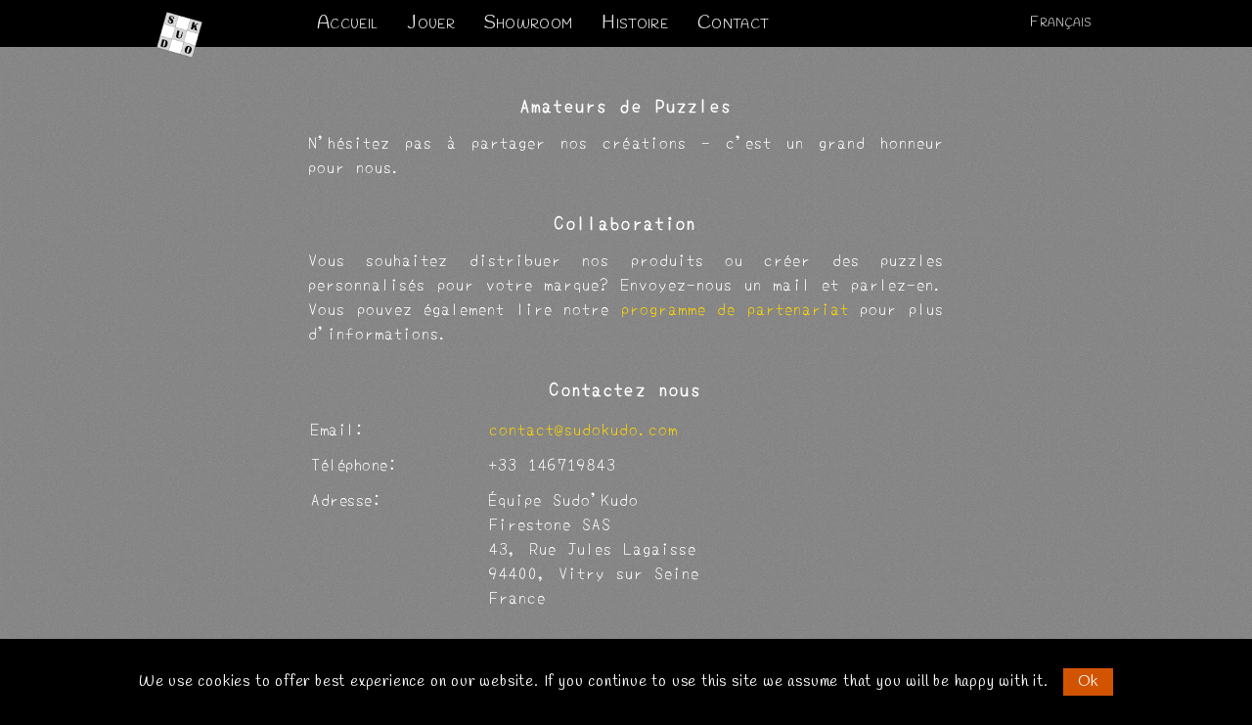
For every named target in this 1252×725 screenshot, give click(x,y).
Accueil (347, 24)
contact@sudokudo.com (583, 428)
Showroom (528, 24)
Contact (733, 24)
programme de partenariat (735, 307)
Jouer (431, 24)
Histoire (635, 24)
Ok (1088, 681)
